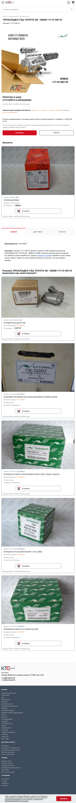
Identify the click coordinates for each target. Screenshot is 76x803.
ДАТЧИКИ (4, 702)
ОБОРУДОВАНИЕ (7, 719)
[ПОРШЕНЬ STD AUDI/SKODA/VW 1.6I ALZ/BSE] (38, 522)
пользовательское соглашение (16, 801)
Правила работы (6, 761)
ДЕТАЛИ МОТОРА (7, 704)
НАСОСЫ (4, 717)
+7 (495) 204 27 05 (68, 2)
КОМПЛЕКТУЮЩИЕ (7, 710)
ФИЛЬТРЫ (4, 736)
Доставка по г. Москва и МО (10, 748)
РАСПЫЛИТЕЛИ (6, 728)
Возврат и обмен (6, 763)
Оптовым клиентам (7, 765)
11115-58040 (49, 110)
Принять (63, 799)
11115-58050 (57, 110)
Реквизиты (5, 783)
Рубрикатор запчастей (8, 693)
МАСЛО (3, 715)
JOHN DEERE (5, 695)
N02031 (15, 112)
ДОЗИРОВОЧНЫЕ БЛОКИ (9, 706)
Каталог (5, 16)
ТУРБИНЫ (4, 734)
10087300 (34, 110)
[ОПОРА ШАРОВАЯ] (38, 170)
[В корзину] (18, 210)
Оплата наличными (7, 754)
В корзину (56, 132)
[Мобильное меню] (2, 2)
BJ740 (11, 112)
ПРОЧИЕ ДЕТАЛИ (6, 723)
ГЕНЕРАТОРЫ (5, 699)
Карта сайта (5, 770)
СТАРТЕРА (4, 730)
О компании (5, 779)
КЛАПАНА (4, 708)
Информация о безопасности (10, 767)
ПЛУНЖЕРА (5, 721)
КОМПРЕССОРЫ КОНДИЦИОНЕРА (12, 712)
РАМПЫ (3, 726)
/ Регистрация (9, 772)
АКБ (2, 697)
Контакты (4, 785)
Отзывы (4, 781)
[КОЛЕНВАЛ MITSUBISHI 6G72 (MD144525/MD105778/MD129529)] (38, 367)
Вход (3, 772)
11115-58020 (41, 110)
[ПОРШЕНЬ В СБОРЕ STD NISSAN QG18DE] (38, 600)
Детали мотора (13, 16)
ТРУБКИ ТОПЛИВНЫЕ (8, 732)
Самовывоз (5, 745)
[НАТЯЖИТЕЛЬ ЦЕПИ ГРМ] (38, 297)
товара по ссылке (44, 255)
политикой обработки (13, 799)
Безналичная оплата (8, 752)
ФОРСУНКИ (5, 739)
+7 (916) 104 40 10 (8, 680)
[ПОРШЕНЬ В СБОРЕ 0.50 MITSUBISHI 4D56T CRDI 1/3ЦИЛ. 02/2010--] (38, 445)
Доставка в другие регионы (10, 750)
